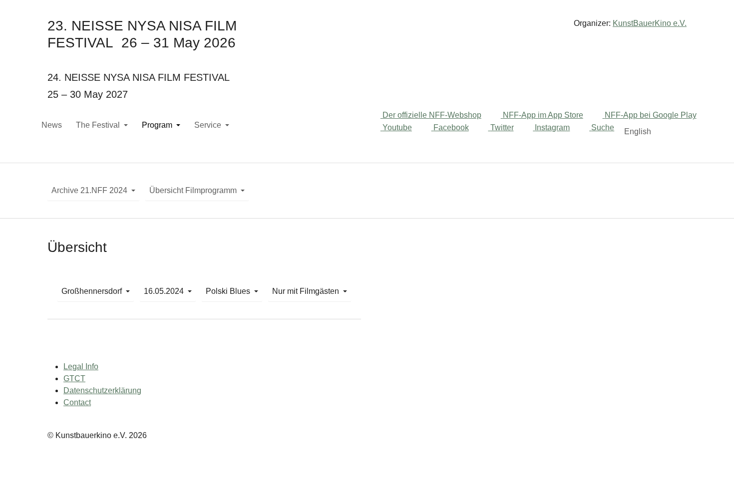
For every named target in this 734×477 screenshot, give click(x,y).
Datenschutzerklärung (102, 390)
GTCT (74, 378)
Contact (77, 402)
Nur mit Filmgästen (305, 291)
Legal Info (80, 366)
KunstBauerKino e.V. (650, 23)
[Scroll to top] (712, 455)
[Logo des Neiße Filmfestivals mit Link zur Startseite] (367, 27)
